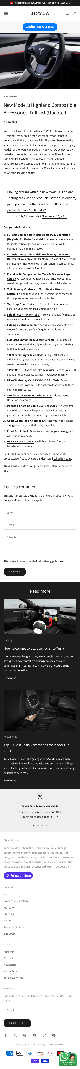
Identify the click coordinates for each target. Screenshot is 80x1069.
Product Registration (16, 901)
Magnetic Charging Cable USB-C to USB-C (32, 406)
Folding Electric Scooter (21, 325)
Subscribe (17, 1023)
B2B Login (9, 934)
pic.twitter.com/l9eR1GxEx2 (26, 210)
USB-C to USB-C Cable (20, 442)
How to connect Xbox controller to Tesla (34, 648)
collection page (62, 459)
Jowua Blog (10, 971)
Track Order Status (14, 927)
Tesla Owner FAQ (13, 978)
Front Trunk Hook (18, 431)
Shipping (9, 914)
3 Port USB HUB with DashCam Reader (30, 370)
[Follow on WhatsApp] (44, 1035)
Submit (14, 572)
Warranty (9, 908)
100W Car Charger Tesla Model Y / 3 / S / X (32, 355)
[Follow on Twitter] (15, 1035)
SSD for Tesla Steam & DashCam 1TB (29, 396)
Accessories (10, 737)
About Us (9, 952)
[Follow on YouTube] (34, 1035)
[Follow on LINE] (54, 1035)
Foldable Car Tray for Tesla (23, 315)
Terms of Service (25, 500)
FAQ (6, 895)
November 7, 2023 (54, 216)
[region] (40, 807)
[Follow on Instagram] (25, 1035)
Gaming (8, 640)
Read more (10, 678)
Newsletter (10, 965)
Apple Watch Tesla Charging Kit (26, 421)
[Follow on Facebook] (5, 1035)
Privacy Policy (39, 1044)
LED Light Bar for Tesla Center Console (30, 340)
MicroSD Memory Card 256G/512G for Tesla (33, 380)
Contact (8, 958)
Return (8, 921)
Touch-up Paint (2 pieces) (22, 304)
